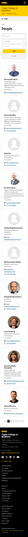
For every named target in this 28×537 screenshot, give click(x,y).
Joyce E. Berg (9, 331)
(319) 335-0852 (11, 205)
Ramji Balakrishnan (12, 297)
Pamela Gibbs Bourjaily (10, 367)
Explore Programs (7, 513)
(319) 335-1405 (11, 165)
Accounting (5, 468)
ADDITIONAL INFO (7, 506)
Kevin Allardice (11, 79)
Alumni (3, 13)
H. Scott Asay (10, 188)
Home (3, 24)
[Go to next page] (22, 421)
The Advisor (5, 511)
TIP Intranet (5, 501)
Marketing (4, 480)
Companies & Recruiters (9, 491)
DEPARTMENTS (6, 466)
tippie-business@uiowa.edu (10, 453)
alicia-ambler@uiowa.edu (14, 128)
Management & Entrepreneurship (11, 478)
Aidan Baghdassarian (13, 228)
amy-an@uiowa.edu (12, 163)
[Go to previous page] (5, 421)
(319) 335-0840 (11, 343)
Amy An (7, 153)
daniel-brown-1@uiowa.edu (14, 413)
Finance (4, 475)
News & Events (6, 509)
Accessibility (5, 532)
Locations (5, 518)
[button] (24, 3)
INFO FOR (5, 486)
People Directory (11, 13)
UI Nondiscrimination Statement (16, 530)
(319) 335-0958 (11, 309)
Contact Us (5, 523)
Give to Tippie (6, 521)
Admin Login (7, 461)
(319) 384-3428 (11, 131)
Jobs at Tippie (6, 498)
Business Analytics (7, 471)
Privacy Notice (5, 530)
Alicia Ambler (10, 115)
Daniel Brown (10, 406)
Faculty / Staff (6, 496)
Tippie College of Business (10, 9)
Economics (5, 473)
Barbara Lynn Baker (12, 262)
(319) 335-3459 (11, 274)
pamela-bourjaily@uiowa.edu (15, 381)
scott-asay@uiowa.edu (13, 203)
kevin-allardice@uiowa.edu (14, 92)
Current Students (7, 493)
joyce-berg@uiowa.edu (13, 341)
